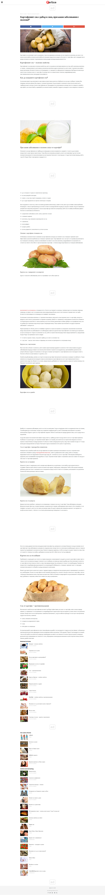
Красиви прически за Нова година (37, 762)
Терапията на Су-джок (34, 650)
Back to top (52, 888)
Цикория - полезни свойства (36, 644)
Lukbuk (31, 735)
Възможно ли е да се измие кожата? (37, 851)
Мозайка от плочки (33, 864)
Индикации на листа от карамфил (37, 664)
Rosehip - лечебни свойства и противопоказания (40, 697)
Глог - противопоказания (35, 670)
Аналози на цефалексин (34, 778)
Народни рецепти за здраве (35, 684)
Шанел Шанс (32, 858)
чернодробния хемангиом (43, 452)
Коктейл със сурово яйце (35, 804)
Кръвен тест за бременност (35, 838)
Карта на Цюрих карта (34, 748)
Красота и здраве (23, 13)
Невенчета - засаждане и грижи (36, 844)
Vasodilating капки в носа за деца (37, 871)
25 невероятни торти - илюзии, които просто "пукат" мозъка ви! (44, 811)
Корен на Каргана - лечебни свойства (38, 677)
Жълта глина (32, 710)
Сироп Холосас (32, 690)
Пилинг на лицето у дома (35, 798)
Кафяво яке (31, 824)
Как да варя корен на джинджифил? (37, 657)
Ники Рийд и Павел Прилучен (36, 831)
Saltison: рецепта (33, 755)
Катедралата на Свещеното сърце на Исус (38, 791)
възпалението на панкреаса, (28, 310)
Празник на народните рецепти (33, 13)
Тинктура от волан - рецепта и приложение (39, 717)
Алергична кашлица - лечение (36, 784)
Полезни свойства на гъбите (35, 818)
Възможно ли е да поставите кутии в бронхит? (40, 704)
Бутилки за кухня (33, 742)
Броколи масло (32, 771)
